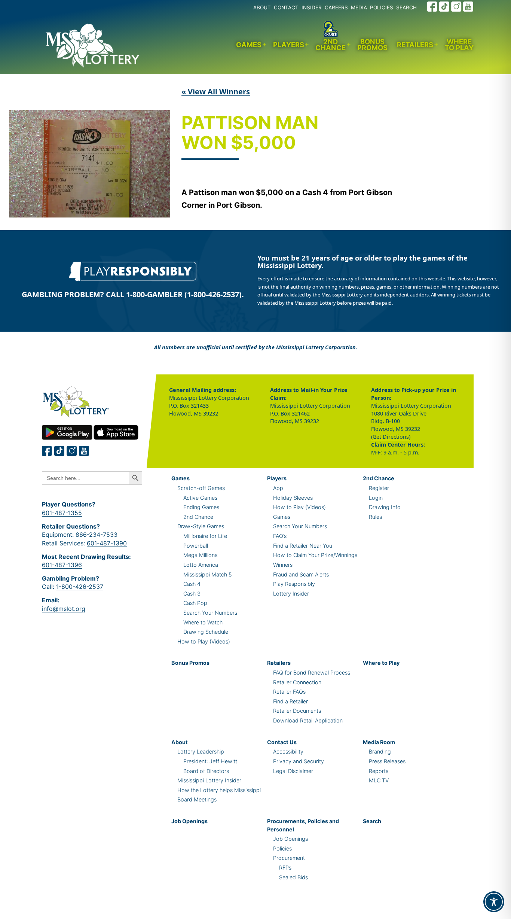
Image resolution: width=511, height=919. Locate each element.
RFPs (285, 867)
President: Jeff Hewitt (210, 761)
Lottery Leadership (200, 751)
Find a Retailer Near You (302, 545)
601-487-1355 (62, 513)
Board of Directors (206, 771)
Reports (378, 771)
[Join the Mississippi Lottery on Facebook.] (432, 6)
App (278, 488)
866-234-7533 (96, 534)
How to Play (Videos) (203, 641)
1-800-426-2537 (79, 586)
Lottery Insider (291, 593)
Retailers (415, 44)
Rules (375, 517)
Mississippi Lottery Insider (209, 780)
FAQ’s (280, 536)
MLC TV (379, 780)
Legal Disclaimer (293, 771)
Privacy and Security (298, 761)
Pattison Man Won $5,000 (249, 133)
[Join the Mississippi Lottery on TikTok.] (444, 6)
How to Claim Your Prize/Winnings (315, 555)
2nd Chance (330, 44)
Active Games (200, 498)
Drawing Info (385, 507)
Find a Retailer (290, 701)
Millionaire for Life (205, 536)
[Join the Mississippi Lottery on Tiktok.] (59, 451)
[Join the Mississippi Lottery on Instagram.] (456, 6)
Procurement (289, 858)
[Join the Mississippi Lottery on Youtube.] (468, 6)
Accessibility (288, 751)
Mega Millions (200, 555)
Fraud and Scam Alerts (301, 574)
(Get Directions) (390, 436)
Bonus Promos (372, 44)
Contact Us (282, 742)
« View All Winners (215, 91)
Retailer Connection (297, 682)
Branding (380, 751)
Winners (283, 565)
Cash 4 (192, 584)
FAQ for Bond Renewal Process (311, 672)
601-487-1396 (62, 565)
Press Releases (387, 761)
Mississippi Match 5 (207, 574)
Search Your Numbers (210, 612)
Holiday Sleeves (293, 498)
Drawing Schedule (205, 632)
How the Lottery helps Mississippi (219, 790)
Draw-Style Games (200, 526)
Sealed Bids (293, 877)
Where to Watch (203, 622)
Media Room (379, 742)
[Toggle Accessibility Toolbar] (494, 902)
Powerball (195, 545)
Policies (282, 848)
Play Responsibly (294, 584)
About (179, 742)
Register (379, 488)
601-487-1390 (107, 543)
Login (376, 498)
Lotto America (200, 565)
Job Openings (189, 821)
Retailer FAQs (289, 691)
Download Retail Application (308, 720)
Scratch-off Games (201, 488)
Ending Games (201, 507)
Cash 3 (192, 593)
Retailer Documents (297, 710)
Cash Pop (195, 603)
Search (372, 821)
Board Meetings (197, 799)
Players (288, 44)
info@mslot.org (63, 608)
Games (248, 44)
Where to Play (459, 44)
